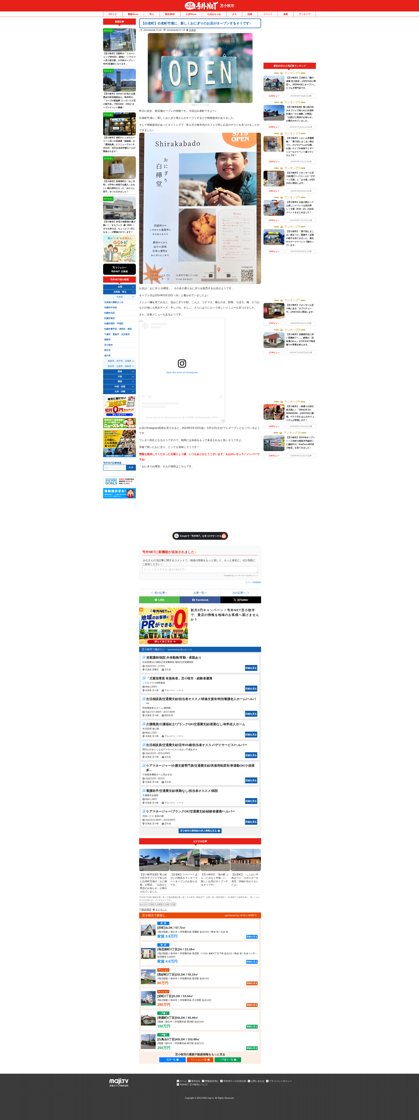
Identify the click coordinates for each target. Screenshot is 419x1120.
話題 (250, 14)
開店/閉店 (170, 14)
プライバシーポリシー (280, 1081)
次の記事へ (239, 592)
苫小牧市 (227, 6)
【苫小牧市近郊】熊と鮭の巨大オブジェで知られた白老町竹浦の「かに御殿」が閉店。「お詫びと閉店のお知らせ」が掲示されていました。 (300, 114)
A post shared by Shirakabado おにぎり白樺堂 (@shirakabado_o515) (182, 417)
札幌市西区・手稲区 (113, 323)
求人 (151, 14)
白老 (167, 904)
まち (234, 14)
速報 (285, 14)
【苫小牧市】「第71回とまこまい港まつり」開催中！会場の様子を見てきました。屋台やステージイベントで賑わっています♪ (300, 238)
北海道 (192, 30)
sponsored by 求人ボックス (180, 649)
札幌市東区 (109, 318)
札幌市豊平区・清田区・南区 (118, 329)
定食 (152, 904)
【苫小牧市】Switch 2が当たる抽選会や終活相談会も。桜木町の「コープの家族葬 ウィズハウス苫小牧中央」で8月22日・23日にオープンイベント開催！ (119, 100)
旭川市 (107, 356)
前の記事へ (161, 592)
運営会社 (195, 1081)
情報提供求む (212, 1081)
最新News (133, 14)
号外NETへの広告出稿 (234, 1081)
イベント (267, 14)
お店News (191, 14)
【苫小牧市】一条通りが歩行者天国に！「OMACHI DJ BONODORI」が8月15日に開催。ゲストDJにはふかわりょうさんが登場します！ (300, 413)
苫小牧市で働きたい (153, 649)
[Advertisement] (290, 40)
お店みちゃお (214, 14)
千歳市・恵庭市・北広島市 (117, 334)
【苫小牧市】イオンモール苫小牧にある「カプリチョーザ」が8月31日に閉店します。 (300, 308)
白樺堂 (160, 904)
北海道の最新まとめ (113, 302)
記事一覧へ (200, 592)
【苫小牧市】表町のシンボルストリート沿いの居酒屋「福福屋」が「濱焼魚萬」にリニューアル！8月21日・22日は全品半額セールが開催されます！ (119, 144)
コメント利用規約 (253, 582)
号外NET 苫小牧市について (194, 1084)
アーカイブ (304, 14)
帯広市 (107, 350)
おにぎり (144, 904)
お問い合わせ (257, 1081)
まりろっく (161, 909)
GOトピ (113, 14)
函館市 (107, 339)
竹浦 (173, 904)
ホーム (183, 1081)
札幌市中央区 (110, 307)
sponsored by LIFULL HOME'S (240, 915)
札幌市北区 (109, 313)
